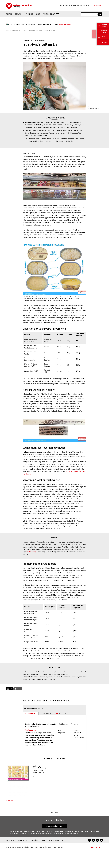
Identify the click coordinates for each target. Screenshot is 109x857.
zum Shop (11, 801)
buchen (104, 26)
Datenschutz (52, 847)
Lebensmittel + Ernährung (19, 30)
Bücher (104, 37)
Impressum (60, 847)
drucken (19, 689)
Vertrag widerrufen (95, 847)
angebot (104, 32)
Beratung (18, 14)
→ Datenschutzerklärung (33, 833)
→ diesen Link (68, 833)
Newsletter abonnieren (54, 826)
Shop (38, 14)
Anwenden (100, 14)
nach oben (54, 812)
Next (88, 271)
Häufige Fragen (28, 847)
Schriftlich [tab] (62, 713)
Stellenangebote (17, 847)
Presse (88, 5)
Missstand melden (79, 5)
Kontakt (8, 847)
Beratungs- (104, 30)
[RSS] (101, 840)
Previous (21, 271)
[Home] (19, 5)
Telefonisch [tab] (32, 713)
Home (7, 30)
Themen (9, 14)
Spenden (97, 6)
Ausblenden (94, 34)
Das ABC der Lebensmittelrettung (39, 767)
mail (10, 689)
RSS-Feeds (38, 847)
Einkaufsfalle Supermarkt (35, 30)
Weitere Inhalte (49, 14)
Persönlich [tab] (47, 713)
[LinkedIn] (97, 840)
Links (44, 847)
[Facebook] (93, 840)
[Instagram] (89, 840)
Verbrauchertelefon (66, 5)
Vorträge (29, 14)
